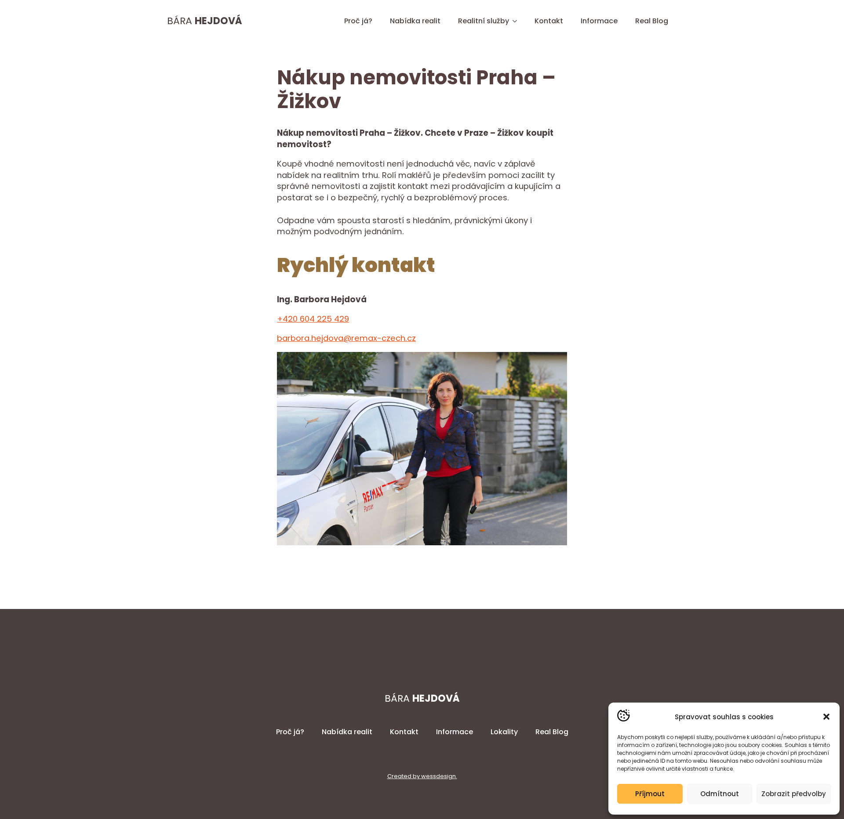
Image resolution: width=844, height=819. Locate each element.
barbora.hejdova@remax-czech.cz (346, 338)
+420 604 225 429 (313, 318)
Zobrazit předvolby (793, 793)
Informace (599, 21)
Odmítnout (719, 793)
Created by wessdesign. (422, 776)
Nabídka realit (415, 21)
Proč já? (358, 21)
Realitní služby (483, 21)
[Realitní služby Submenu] (517, 21)
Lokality (504, 732)
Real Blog (651, 21)
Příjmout (650, 793)
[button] (826, 716)
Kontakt (549, 21)
